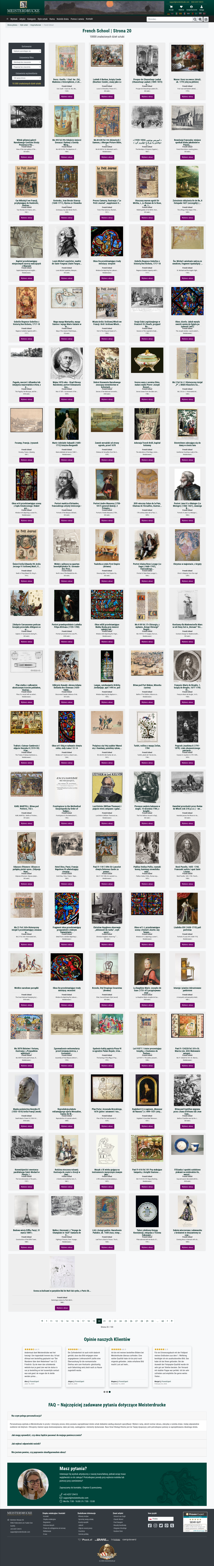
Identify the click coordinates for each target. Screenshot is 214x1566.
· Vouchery (81, 1531)
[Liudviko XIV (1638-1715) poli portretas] (187, 908)
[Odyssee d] (26, 848)
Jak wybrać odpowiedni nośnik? (26, 1443)
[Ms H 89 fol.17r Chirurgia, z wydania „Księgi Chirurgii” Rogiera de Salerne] (147, 605)
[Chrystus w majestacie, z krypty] (187, 545)
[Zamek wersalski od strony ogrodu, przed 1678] (107, 420)
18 (88, 1321)
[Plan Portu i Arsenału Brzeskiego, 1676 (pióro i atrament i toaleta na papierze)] (107, 1088)
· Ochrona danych (48, 1525)
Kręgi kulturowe (35, 25)
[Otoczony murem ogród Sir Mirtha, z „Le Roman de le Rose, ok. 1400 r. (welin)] (147, 181)
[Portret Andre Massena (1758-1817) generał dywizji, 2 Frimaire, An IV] (107, 484)
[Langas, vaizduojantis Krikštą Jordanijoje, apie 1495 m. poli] (107, 666)
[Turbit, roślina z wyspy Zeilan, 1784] (147, 727)
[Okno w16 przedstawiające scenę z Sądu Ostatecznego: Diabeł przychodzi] (26, 484)
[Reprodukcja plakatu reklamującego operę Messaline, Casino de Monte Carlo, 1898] (67, 1090)
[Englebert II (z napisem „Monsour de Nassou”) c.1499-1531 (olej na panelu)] (147, 1090)
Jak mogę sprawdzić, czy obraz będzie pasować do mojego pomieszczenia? (47, 1435)
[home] (7, 19)
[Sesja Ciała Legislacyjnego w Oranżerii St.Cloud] (147, 299)
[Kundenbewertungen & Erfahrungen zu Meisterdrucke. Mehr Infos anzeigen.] (195, 1522)
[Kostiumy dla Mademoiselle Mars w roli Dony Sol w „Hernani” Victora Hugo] (187, 605)
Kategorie (31, 19)
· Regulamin (46, 1522)
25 (126, 1321)
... (158, 1321)
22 (110, 1321)
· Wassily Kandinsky (119, 1525)
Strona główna (12, 25)
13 (62, 1321)
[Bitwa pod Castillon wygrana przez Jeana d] (187, 1090)
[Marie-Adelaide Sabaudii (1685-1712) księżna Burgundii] (67, 424)
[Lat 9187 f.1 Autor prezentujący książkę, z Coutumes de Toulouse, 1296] (147, 1029)
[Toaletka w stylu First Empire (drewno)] (107, 545)
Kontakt (89, 19)
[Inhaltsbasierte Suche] (200, 19)
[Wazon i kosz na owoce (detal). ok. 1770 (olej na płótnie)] (187, 58)
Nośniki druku (63, 19)
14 (67, 1321)
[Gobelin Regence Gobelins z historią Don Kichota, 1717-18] (147, 242)
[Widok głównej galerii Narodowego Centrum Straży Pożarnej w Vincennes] (26, 117)
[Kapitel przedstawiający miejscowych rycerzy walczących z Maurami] (26, 242)
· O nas (44, 1534)
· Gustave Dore (118, 1531)
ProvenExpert (36, 1381)
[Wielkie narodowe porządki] (26, 965)
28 (142, 1321)
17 (83, 1321)
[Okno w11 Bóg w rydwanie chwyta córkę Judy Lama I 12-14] (66, 727)
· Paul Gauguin (118, 1522)
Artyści (22, 19)
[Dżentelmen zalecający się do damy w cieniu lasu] (187, 424)
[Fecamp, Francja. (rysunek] (26, 420)
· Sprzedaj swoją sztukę (86, 1519)
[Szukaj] (195, 19)
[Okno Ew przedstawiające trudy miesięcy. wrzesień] (67, 967)
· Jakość (80, 1525)
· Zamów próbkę (83, 1534)
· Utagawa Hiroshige (120, 1528)
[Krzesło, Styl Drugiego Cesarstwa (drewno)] (107, 969)
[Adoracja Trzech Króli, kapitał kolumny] (147, 424)
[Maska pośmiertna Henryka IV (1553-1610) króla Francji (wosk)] (26, 1090)
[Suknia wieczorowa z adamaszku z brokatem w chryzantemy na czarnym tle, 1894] (187, 1211)
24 (120, 1321)
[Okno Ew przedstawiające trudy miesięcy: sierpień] (107, 241)
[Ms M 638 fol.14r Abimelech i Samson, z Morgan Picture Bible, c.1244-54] (107, 121)
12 (56, 1321)
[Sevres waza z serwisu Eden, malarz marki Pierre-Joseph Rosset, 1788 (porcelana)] (147, 360)
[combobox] (161, 1519)
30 (152, 1321)
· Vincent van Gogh (119, 1516)
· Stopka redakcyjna (49, 1519)
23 (115, 1321)
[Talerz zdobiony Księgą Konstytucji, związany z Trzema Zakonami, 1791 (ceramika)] (147, 1211)
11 (51, 1321)
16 (78, 1321)
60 (163, 1321)
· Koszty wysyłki (83, 1522)
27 (136, 1321)
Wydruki (13, 19)
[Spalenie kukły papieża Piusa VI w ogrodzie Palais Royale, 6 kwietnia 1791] (107, 1024)
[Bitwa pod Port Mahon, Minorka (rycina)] (147, 663)
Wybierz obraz (66, 96)
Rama (52, 19)
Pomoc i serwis (77, 19)
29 (147, 1321)
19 (94, 1321)
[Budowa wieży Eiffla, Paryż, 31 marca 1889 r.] (27, 1211)
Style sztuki (43, 19)
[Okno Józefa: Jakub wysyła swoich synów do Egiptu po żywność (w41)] (187, 301)
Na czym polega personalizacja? (27, 1415)
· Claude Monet (118, 1519)
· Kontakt (45, 1516)
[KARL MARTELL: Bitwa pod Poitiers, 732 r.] (26, 784)
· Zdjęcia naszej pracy (85, 1528)
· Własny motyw (83, 1516)
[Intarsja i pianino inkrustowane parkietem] (187, 969)
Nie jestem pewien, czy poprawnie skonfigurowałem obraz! (39, 1452)
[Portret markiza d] (66, 484)
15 (72, 1321)
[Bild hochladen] (206, 19)
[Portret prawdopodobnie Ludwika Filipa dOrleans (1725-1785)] (66, 605)
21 (104, 1321)
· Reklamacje (46, 1531)
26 (131, 1321)
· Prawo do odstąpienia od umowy (54, 1528)
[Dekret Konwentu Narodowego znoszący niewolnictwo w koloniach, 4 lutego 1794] (107, 363)
